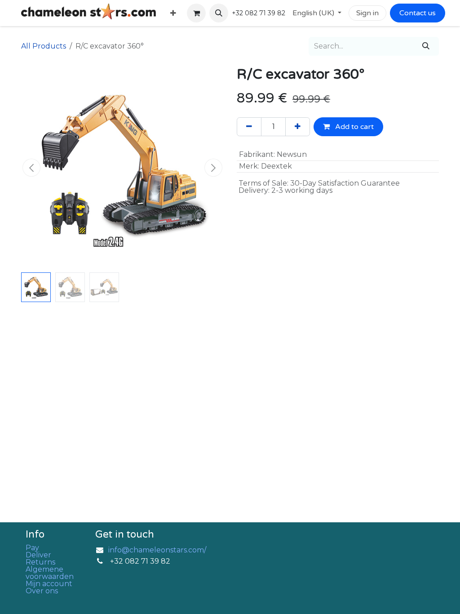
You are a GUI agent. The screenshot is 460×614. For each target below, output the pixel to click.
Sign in (367, 13)
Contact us (417, 13)
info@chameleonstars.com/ (157, 550)
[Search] (426, 46)
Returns (40, 562)
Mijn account (49, 583)
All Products (43, 46)
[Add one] (297, 126)
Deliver (38, 555)
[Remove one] (249, 126)
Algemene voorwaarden (50, 573)
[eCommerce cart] (196, 13)
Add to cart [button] (353, 126)
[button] (218, 13)
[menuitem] (173, 13)
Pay (32, 547)
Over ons (42, 591)
